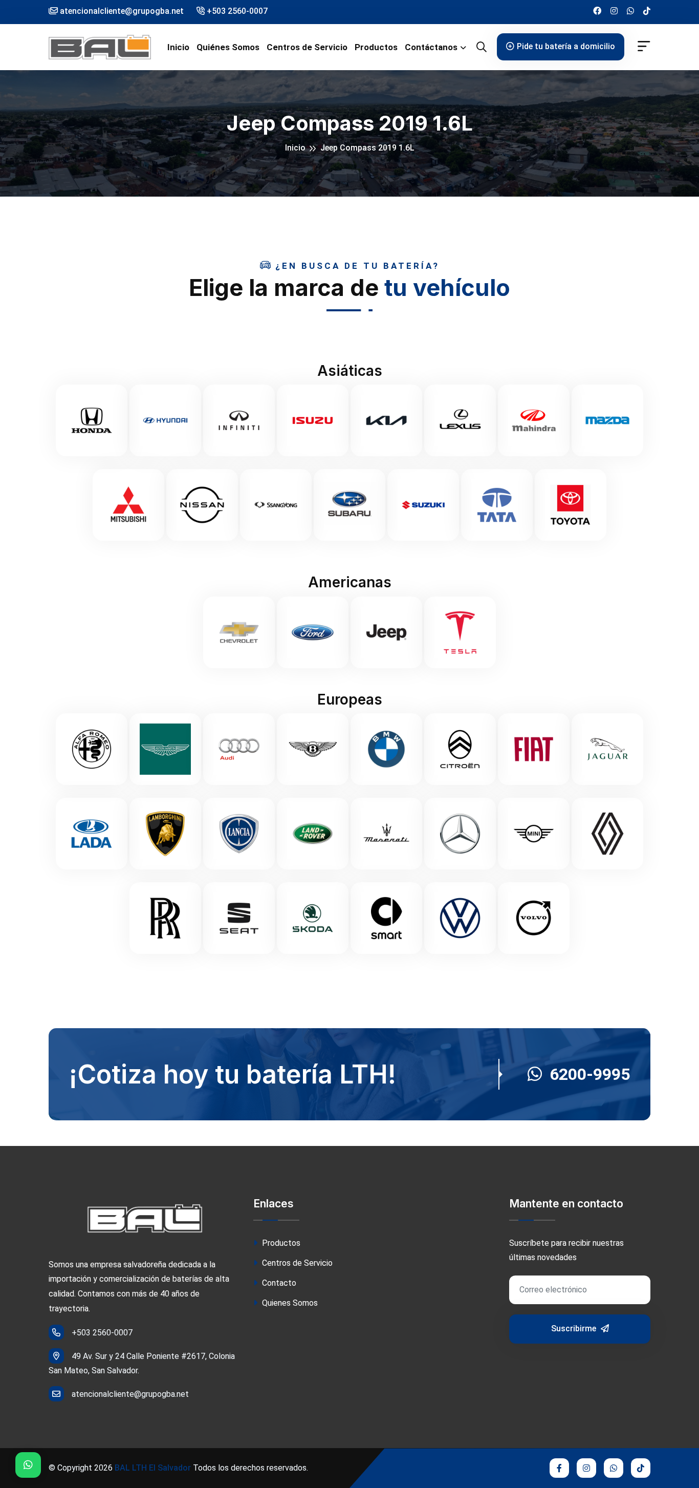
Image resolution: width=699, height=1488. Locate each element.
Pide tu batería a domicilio (566, 46)
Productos (376, 47)
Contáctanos (431, 47)
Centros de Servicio (307, 47)
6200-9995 (590, 1074)
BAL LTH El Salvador (153, 1468)
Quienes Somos (289, 1303)
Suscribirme (574, 1328)
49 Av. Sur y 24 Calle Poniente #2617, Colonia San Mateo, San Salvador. (142, 1363)
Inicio (178, 47)
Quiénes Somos (227, 47)
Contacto (278, 1283)
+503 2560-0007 (236, 11)
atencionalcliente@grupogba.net (130, 1394)
